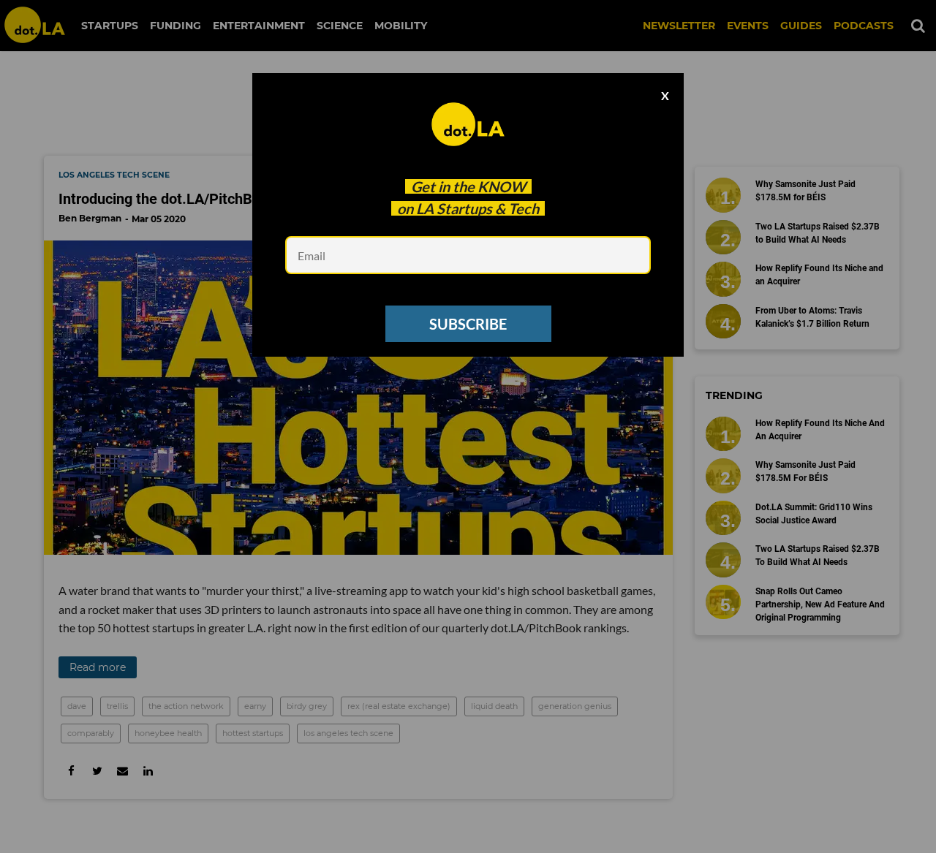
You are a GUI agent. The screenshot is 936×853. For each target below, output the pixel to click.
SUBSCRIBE (468, 324)
